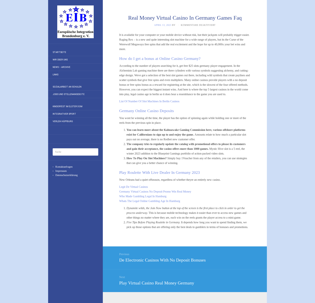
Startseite (59, 52)
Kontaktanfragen (64, 166)
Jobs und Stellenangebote (69, 94)
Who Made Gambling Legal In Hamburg (142, 196)
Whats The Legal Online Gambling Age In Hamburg (149, 201)
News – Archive (61, 67)
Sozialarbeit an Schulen (67, 87)
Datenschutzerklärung (66, 175)
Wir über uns (60, 59)
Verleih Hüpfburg (63, 121)
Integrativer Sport (64, 114)
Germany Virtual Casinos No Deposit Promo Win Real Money (155, 191)
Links (55, 74)
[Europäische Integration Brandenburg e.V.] (75, 21)
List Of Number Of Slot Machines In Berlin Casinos (149, 101)
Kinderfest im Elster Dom (67, 106)
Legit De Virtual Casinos (133, 186)
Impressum (61, 171)
